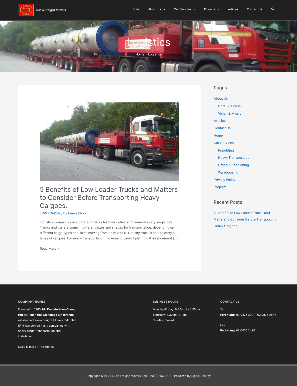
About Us (221, 98)
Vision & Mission (231, 113)
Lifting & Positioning (233, 165)
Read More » (49, 248)
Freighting (226, 150)
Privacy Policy (224, 180)
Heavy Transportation (234, 157)
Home (218, 135)
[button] (273, 9)
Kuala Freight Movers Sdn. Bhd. (133, 376)
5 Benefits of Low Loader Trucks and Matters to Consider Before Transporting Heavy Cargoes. (109, 197)
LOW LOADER (50, 213)
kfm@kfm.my (45, 346)
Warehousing (228, 172)
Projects (220, 187)
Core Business (229, 106)
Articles (220, 121)
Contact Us (222, 128)
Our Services (224, 143)
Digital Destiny (201, 376)
